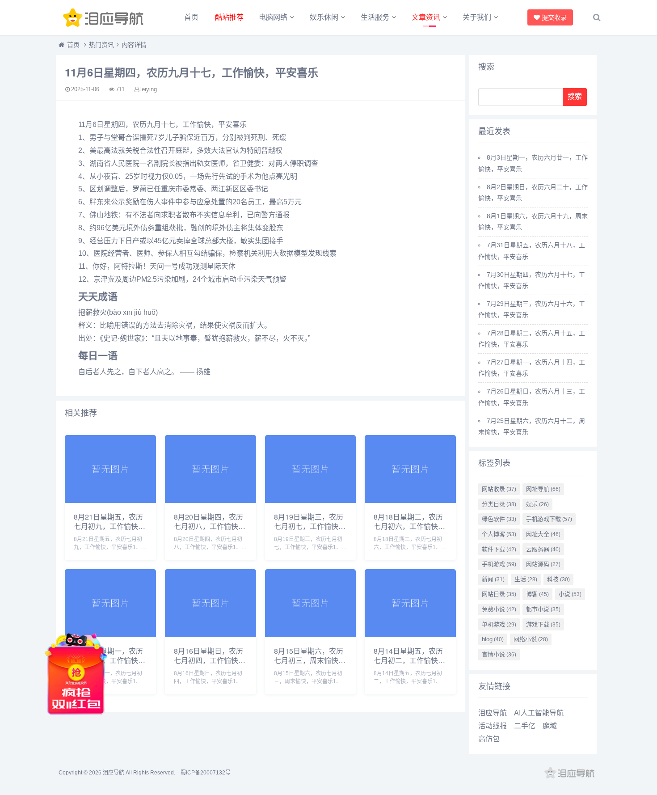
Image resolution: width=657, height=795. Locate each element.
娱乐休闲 (324, 17)
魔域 (550, 726)
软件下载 (499, 549)
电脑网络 (273, 17)
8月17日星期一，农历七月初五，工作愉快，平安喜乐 (109, 660)
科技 (558, 579)
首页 (191, 17)
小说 (570, 594)
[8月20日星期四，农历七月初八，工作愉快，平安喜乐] (210, 500)
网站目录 (499, 594)
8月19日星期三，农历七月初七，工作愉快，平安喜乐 (309, 526)
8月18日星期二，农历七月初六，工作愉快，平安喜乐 (409, 526)
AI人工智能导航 (539, 713)
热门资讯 (101, 44)
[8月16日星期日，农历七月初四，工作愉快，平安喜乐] (210, 635)
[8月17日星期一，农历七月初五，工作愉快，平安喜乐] (110, 635)
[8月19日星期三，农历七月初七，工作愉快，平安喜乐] (310, 500)
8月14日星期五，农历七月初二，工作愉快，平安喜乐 (409, 660)
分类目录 (499, 504)
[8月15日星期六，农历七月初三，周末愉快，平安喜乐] (310, 635)
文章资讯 (426, 17)
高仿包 (489, 739)
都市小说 (543, 609)
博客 (537, 594)
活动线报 (492, 726)
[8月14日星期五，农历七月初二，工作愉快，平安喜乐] (410, 635)
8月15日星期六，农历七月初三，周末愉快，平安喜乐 (309, 660)
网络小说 (531, 639)
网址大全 (543, 534)
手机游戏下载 (549, 519)
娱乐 (537, 504)
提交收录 (554, 17)
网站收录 (499, 489)
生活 (525, 579)
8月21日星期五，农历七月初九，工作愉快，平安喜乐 (109, 526)
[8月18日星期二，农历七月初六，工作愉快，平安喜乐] (410, 500)
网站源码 (543, 564)
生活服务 (375, 17)
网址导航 (543, 489)
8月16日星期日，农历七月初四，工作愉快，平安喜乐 (209, 660)
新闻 (493, 579)
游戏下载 (543, 624)
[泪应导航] (105, 17)
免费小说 (499, 609)
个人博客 (499, 534)
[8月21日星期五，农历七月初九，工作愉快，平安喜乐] (110, 500)
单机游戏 (499, 624)
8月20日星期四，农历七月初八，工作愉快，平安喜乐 (209, 526)
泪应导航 (492, 713)
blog (493, 639)
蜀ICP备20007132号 (206, 773)
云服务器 (543, 549)
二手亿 (524, 726)
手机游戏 (499, 564)
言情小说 (499, 654)
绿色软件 (499, 519)
